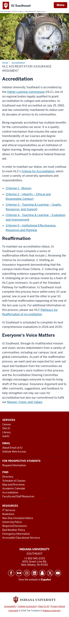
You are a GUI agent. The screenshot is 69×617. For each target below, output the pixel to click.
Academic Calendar (13, 488)
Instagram (27, 573)
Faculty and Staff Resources (18, 496)
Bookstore (8, 514)
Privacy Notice (58, 606)
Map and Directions (13, 484)
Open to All (43, 606)
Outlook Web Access (14, 451)
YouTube (58, 573)
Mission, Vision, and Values (24, 402)
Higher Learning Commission (26, 92)
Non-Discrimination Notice (17, 518)
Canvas (6, 424)
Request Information (14, 465)
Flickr (19, 573)
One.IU (6, 428)
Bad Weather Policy (13, 530)
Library (6, 432)
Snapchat (42, 573)
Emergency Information (16, 533)
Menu (60, 5)
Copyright (13, 610)
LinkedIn (34, 573)
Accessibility (10, 606)
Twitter (50, 573)
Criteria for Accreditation (38, 171)
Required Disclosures (14, 525)
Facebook (11, 573)
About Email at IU (12, 447)
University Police (12, 522)
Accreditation (10, 492)
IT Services (8, 510)
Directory (7, 476)
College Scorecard (27, 606)
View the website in (34, 579)
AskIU (5, 436)
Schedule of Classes (13, 480)
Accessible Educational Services (21, 537)
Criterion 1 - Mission (18, 188)
